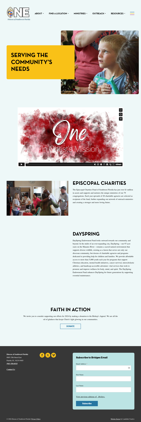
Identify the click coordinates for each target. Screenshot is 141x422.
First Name (79, 375)
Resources (117, 13)
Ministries (80, 13)
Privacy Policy (36, 419)
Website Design (115, 419)
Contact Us (11, 369)
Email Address (81, 364)
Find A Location (58, 13)
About (38, 13)
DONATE (70, 326)
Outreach (98, 13)
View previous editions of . (90, 396)
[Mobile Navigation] (132, 13)
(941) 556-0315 (12, 363)
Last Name (79, 385)
